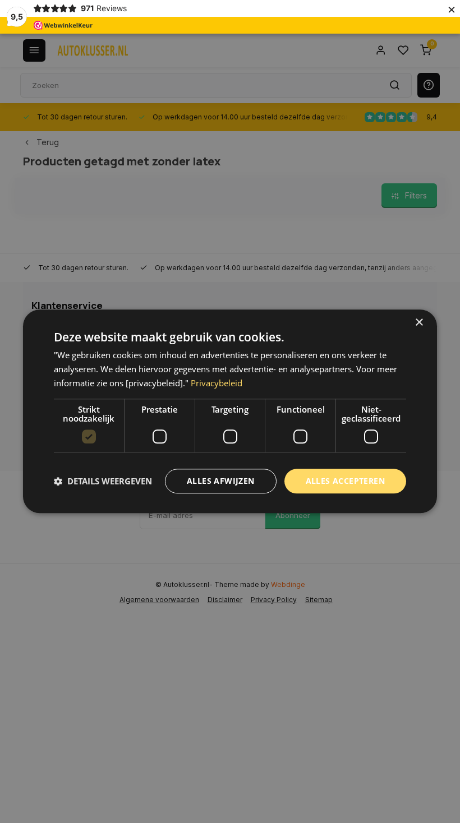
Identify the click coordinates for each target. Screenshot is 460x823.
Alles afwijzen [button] (221, 480)
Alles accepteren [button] (345, 480)
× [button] (419, 322)
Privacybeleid (216, 383)
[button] (103, 481)
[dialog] (230, 411)
